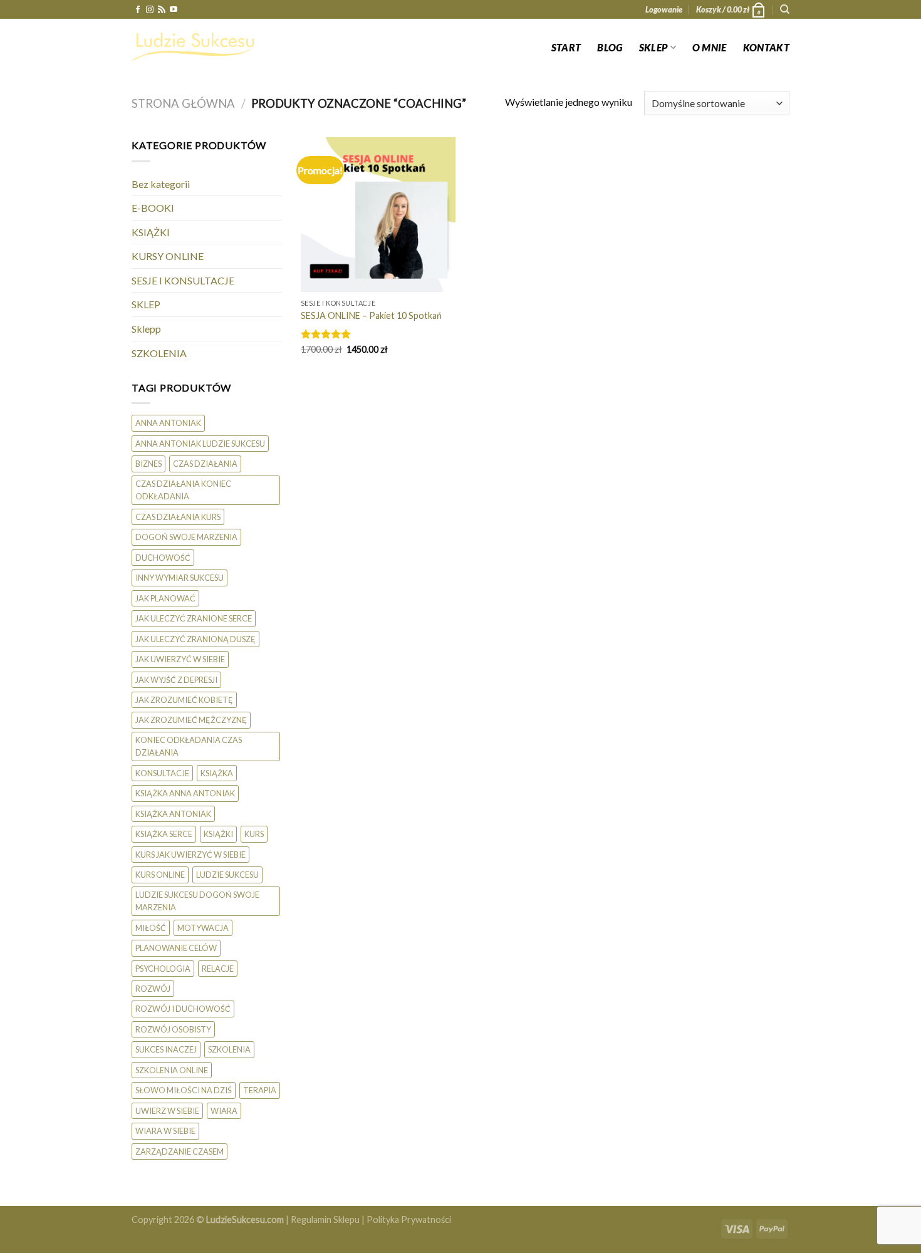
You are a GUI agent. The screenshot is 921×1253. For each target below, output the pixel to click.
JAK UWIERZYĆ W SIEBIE (180, 659)
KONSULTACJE (162, 773)
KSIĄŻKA (216, 773)
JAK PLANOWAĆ (165, 598)
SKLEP (653, 47)
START (566, 47)
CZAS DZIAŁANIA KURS (178, 517)
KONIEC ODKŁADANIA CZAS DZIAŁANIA (188, 746)
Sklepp (146, 329)
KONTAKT (766, 47)
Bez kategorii (161, 184)
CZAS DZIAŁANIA (205, 464)
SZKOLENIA (159, 353)
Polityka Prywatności (409, 1219)
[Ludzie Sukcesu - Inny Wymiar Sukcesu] (194, 47)
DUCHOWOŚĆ (162, 558)
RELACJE (218, 969)
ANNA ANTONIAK (168, 423)
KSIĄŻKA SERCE (163, 834)
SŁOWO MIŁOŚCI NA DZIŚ (183, 1090)
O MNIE (709, 47)
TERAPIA (259, 1090)
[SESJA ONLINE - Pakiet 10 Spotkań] (378, 214)
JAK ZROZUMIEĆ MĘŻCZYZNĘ (191, 720)
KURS (254, 834)
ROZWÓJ (152, 989)
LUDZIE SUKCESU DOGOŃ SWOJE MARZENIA (197, 901)
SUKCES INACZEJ (166, 1049)
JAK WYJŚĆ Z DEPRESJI (176, 680)
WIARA (224, 1111)
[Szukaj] (784, 9)
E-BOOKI (153, 208)
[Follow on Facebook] (138, 10)
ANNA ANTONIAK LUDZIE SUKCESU (200, 444)
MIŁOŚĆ (150, 928)
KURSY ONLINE (168, 256)
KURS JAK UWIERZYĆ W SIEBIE (190, 855)
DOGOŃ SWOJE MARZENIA (186, 537)
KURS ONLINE (160, 875)
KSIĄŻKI (151, 232)
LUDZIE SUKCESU (227, 875)
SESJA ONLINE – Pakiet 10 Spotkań (371, 315)
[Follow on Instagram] (150, 10)
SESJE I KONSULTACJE (183, 280)
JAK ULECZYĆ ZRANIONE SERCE (193, 618)
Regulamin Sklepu (325, 1219)
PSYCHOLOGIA (162, 969)
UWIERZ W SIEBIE (167, 1111)
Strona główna (183, 103)
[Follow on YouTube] (173, 10)
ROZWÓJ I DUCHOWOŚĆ (183, 1009)
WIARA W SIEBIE (165, 1131)
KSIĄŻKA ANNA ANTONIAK (185, 793)
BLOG (609, 47)
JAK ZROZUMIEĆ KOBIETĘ (184, 700)
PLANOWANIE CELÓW (176, 948)
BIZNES (148, 464)
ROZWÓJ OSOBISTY (173, 1029)
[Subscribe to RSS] (161, 10)
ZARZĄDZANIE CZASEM (179, 1151)
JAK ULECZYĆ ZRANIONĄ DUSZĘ (195, 639)
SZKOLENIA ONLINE (171, 1070)
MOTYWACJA (203, 928)
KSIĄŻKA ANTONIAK (173, 814)
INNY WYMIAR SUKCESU (179, 578)
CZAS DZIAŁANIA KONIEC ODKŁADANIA (183, 490)
